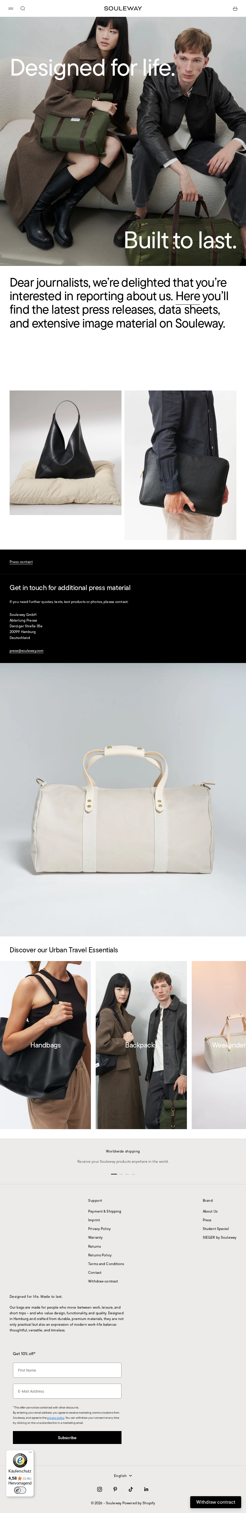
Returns (94, 1246)
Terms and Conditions (106, 1263)
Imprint (94, 1219)
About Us (210, 1211)
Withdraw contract (103, 1281)
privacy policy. (102, 1491)
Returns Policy (100, 1255)
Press (207, 1219)
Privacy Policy (99, 1228)
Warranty (95, 1237)
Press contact (21, 561)
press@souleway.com (27, 650)
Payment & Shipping (104, 1211)
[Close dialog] (183, 1396)
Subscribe (123, 1474)
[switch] (20, 1490)
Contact (94, 1272)
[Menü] (30, 1453)
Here (188, 296)
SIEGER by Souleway (219, 1237)
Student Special (216, 1228)
